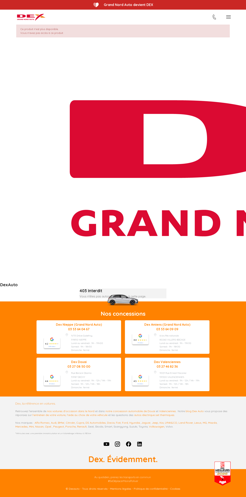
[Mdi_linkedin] (139, 444)
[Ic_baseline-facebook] (128, 444)
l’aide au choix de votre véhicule (87, 415)
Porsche (70, 426)
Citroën (70, 422)
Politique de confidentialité (151, 488)
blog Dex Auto (195, 411)
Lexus (197, 422)
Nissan (39, 426)
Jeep (155, 422)
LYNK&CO (171, 422)
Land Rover (186, 422)
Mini (31, 426)
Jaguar (145, 422)
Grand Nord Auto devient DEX (128, 5)
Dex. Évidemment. (123, 459)
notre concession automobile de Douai (130, 411)
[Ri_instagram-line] (117, 444)
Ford (125, 422)
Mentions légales (120, 488)
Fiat (118, 422)
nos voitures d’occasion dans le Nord (70, 411)
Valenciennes (167, 411)
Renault (82, 426)
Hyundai (134, 422)
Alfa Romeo (42, 422)
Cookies (175, 488)
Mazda (212, 422)
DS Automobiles (96, 422)
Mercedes (21, 426)
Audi (54, 422)
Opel (48, 426)
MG (205, 422)
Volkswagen (156, 426)
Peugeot (58, 426)
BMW (61, 422)
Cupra (80, 422)
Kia (162, 422)
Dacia (111, 422)
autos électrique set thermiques (154, 415)
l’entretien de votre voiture (49, 415)
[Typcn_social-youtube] (106, 444)
